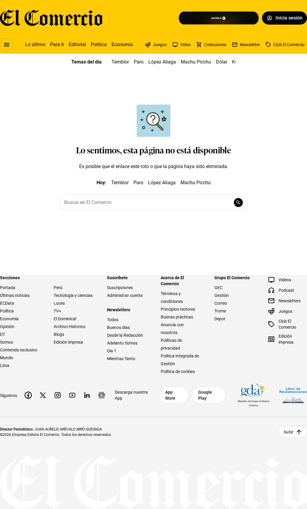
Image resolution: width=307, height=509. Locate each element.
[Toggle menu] (6, 44)
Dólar (221, 62)
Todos (112, 319)
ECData (7, 303)
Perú (58, 287)
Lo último (35, 44)
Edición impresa (68, 342)
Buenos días (118, 327)
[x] (42, 395)
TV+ (57, 311)
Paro (139, 62)
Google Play (205, 395)
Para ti (57, 44)
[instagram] (57, 395)
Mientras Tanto (121, 358)
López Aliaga (162, 62)
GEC (218, 287)
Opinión (7, 326)
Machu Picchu (196, 62)
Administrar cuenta (125, 295)
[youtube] (72, 395)
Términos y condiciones (172, 297)
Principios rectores (178, 309)
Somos (6, 342)
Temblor (120, 62)
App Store (170, 395)
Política (99, 44)
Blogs (59, 334)
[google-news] (101, 395)
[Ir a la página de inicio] (51, 18)
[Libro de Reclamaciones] (293, 395)
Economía (122, 44)
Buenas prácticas (177, 317)
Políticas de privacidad (171, 344)
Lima (4, 365)
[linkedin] (87, 395)
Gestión (221, 295)
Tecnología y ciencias (73, 295)
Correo (220, 303)
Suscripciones (120, 287)
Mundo (6, 357)
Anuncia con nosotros (172, 328)
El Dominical (65, 318)
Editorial (77, 44)
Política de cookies (178, 371)
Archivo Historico (69, 326)
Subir (289, 432)
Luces (59, 303)
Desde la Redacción (125, 335)
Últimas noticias (15, 295)
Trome (220, 311)
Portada (7, 287)
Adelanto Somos (122, 343)
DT (2, 334)
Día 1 (111, 350)
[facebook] (28, 395)
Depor (219, 318)
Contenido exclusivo (18, 350)
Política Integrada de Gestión (180, 360)
